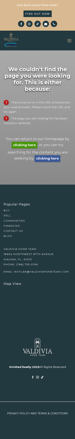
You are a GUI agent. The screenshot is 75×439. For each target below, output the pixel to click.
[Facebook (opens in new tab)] (32, 377)
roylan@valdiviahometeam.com (41, 271)
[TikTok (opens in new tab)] (42, 377)
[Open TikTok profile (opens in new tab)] (37, 24)
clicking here (24, 145)
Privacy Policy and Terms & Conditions (37, 413)
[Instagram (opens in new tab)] (37, 377)
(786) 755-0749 (27, 264)
